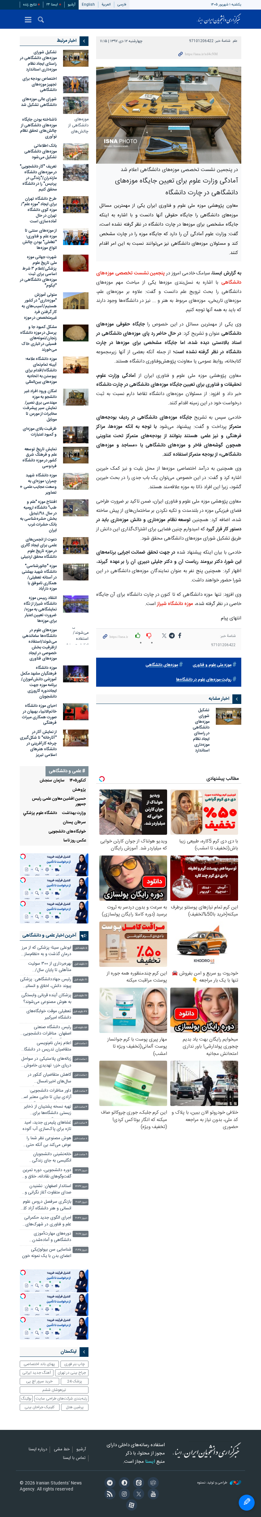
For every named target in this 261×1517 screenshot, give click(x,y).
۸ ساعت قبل (80, 1139)
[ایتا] (137, 1483)
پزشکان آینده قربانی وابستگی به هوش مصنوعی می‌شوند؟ (46, 998)
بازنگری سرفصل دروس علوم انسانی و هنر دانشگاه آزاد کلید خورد (45, 1206)
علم (235, 41)
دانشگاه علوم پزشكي (40, 813)
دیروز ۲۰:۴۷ (81, 1218)
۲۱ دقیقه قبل (80, 980)
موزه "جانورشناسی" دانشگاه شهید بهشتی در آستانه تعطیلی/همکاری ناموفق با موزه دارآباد (39, 578)
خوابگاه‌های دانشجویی (67, 831)
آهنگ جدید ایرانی (36, 1373)
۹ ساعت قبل (80, 1155)
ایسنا (219, 19)
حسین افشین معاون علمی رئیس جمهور (59, 802)
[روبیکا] (152, 1483)
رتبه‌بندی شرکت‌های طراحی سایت (61, 1398)
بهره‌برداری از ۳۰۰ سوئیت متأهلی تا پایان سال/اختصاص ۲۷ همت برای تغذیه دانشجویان (45, 967)
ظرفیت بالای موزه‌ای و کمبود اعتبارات (40, 432)
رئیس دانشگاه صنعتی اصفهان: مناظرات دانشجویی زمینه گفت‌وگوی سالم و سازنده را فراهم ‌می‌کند (45, 1031)
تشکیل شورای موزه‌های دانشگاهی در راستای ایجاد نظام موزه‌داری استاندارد (201, 731)
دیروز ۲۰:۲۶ (81, 1234)
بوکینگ (26, 1398)
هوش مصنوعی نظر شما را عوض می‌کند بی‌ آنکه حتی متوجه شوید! (48, 1142)
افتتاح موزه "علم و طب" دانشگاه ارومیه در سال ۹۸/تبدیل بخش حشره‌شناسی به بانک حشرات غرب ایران (38, 516)
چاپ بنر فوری (74, 1364)
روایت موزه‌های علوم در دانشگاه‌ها (203, 679)
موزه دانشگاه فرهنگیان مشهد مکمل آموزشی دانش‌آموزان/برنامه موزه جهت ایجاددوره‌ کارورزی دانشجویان (38, 682)
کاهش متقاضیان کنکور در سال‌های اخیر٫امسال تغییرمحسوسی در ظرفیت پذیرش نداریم (49, 1079)
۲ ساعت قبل (80, 1091)
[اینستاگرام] (123, 1494)
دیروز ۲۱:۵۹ (81, 1202)
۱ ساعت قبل (80, 1044)
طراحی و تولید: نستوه (212, 1483)
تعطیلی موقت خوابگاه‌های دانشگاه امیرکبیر (48, 1014)
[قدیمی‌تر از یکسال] (228, 716)
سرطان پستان (74, 822)
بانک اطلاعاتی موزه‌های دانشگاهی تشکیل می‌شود (40, 152)
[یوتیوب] (152, 1494)
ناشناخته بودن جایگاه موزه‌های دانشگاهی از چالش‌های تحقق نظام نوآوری (38, 128)
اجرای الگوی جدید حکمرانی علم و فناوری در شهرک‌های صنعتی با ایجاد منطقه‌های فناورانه (47, 1221)
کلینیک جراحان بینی (39, 1407)
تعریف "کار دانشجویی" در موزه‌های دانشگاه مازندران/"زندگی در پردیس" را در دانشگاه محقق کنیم (38, 178)
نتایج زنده (30, 5)
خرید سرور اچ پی (39, 1381)
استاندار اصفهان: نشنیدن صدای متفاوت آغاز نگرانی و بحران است (48, 1190)
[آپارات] (130, 1506)
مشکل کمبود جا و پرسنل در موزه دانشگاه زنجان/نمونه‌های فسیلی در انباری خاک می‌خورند (38, 339)
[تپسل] (23, 856)
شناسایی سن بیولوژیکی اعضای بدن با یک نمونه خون (46, 1252)
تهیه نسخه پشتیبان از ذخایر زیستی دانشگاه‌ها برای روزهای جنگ (47, 1110)
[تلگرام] (108, 1483)
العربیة (106, 5)
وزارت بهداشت (74, 813)
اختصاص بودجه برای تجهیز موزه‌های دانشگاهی (39, 85)
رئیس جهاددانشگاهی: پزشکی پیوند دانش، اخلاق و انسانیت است (45, 983)
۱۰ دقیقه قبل (80, 964)
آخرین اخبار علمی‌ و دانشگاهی (49, 935)
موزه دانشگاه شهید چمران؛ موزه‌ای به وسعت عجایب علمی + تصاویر (38, 484)
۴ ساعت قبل (80, 1123)
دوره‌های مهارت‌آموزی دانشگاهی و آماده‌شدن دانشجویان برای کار (51, 1237)
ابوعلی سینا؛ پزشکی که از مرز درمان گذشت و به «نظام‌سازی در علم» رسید (45, 952)
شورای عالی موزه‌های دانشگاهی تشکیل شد (39, 102)
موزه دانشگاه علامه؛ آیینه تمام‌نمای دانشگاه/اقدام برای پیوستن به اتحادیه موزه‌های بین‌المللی (41, 370)
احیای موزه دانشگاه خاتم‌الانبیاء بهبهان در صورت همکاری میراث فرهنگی (39, 715)
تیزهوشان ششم (54, 1390)
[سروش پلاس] (123, 1483)
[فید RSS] (108, 1494)
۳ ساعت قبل (80, 1107)
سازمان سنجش (52, 780)
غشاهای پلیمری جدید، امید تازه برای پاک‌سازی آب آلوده (47, 1125)
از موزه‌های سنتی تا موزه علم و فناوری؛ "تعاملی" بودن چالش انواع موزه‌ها (39, 239)
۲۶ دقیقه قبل (80, 996)
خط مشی (62, 1449)
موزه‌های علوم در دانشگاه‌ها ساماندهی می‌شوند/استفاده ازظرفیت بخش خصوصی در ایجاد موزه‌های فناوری (39, 644)
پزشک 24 (74, 1381)
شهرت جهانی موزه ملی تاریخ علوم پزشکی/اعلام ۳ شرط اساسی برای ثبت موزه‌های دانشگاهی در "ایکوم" (38, 271)
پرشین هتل (75, 1407)
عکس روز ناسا (74, 840)
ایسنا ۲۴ (52, 5)
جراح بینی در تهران (72, 1373)
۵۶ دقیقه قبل (80, 1028)
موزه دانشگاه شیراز (175, 604)
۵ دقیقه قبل (81, 948)
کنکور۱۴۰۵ (78, 780)
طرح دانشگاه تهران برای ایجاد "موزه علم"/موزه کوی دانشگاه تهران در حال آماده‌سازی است (39, 210)
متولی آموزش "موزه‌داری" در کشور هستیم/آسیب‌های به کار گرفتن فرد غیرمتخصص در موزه (39, 306)
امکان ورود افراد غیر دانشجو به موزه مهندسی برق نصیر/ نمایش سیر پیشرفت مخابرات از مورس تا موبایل (40, 405)
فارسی (121, 5)
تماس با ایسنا (74, 1458)
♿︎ (247, 1503)
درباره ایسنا (38, 1449)
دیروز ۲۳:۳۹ (81, 1171)
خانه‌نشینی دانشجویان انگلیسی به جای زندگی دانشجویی (51, 1158)
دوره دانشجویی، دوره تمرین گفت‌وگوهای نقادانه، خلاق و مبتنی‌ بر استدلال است (47, 1174)
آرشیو (71, 5)
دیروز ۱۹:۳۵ (81, 1250)
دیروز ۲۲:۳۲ (81, 1186)
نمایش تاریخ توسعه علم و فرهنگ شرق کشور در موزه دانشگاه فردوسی (39, 458)
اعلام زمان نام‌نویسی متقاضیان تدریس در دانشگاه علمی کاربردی (46, 1047)
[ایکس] (137, 1494)
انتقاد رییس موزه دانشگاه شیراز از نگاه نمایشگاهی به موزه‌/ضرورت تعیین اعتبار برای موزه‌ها (40, 609)
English (88, 5)
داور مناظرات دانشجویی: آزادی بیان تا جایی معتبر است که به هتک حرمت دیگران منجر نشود (45, 1094)
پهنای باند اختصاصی (39, 1364)
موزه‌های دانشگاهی (161, 665)
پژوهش (79, 790)
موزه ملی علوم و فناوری (212, 665)
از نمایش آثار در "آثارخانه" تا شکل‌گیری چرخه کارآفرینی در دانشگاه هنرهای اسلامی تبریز (38, 743)
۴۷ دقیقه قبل (80, 1012)
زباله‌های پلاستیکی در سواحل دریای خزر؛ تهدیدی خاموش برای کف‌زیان (46, 1063)
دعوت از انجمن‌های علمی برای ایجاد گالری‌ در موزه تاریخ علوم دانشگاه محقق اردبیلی (39, 548)
